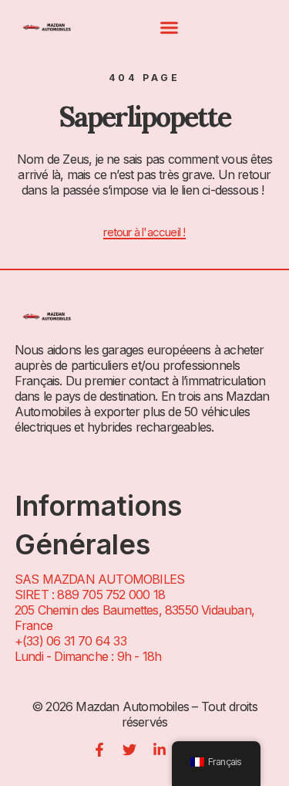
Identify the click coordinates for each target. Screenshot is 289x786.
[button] (169, 27)
